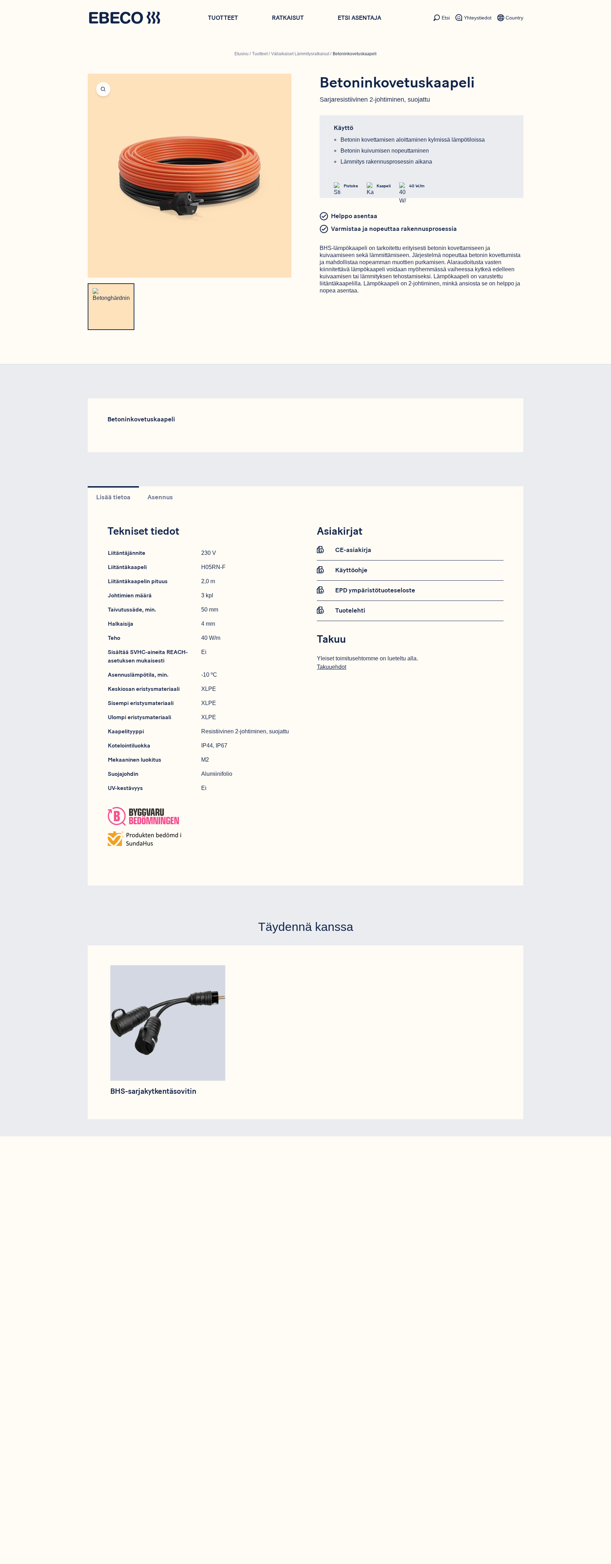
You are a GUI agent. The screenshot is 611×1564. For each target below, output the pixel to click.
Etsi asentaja (359, 17)
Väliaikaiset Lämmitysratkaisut (300, 53)
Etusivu (241, 53)
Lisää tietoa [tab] (113, 497)
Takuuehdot (331, 667)
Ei (203, 652)
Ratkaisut (288, 17)
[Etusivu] (124, 18)
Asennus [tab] (160, 497)
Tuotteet (223, 17)
